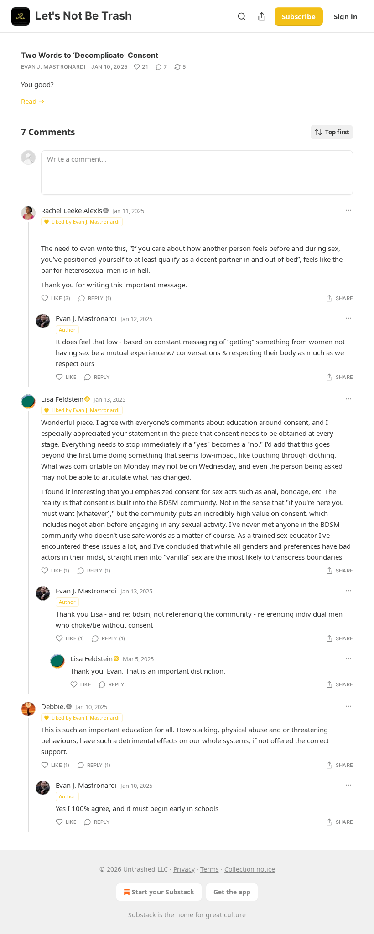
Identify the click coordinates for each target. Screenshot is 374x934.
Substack (142, 914)
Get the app (231, 892)
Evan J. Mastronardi (53, 66)
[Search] (242, 16)
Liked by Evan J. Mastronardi (85, 221)
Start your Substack (163, 892)
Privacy (184, 869)
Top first (337, 132)
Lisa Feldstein (62, 398)
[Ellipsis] (348, 210)
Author (67, 329)
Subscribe (299, 16)
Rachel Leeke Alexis (71, 210)
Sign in (346, 16)
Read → (33, 101)
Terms (209, 869)
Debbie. (53, 706)
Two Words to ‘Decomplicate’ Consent (89, 55)
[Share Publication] (262, 16)
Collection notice (249, 869)
